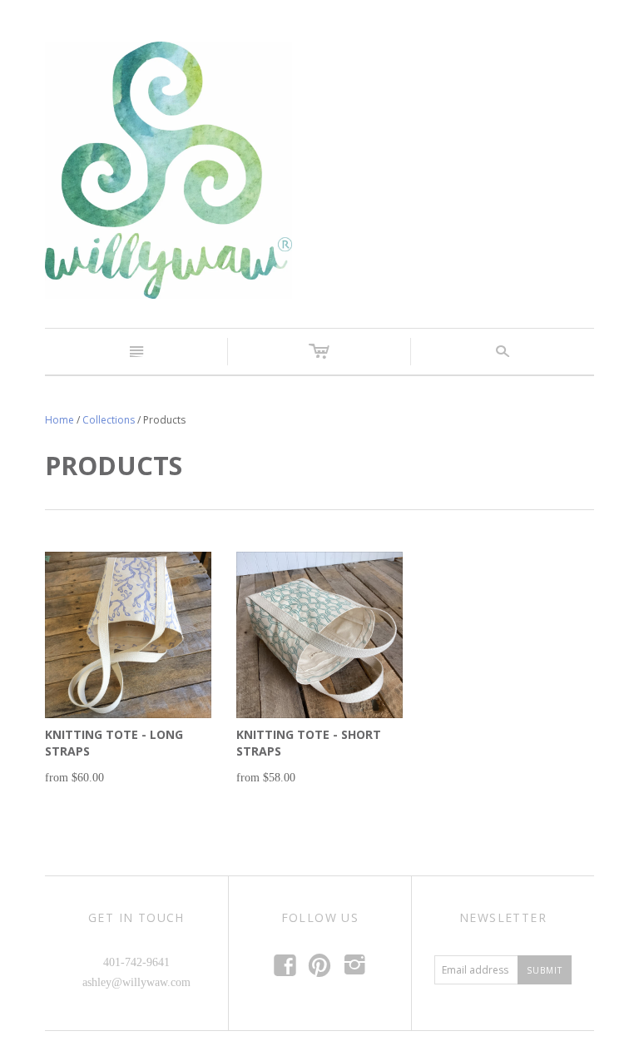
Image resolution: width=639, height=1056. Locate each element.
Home (59, 420)
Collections (108, 420)
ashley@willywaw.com (136, 982)
